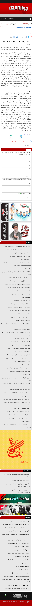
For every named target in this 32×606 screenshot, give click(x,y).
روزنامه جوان (26, 134)
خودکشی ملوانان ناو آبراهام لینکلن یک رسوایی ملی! (18, 355)
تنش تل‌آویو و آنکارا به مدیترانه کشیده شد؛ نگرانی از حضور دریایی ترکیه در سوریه (16, 334)
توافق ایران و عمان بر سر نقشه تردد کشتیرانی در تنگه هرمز (17, 250)
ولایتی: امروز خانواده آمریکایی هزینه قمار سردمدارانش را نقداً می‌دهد (17, 385)
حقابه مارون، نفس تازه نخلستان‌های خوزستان (20, 389)
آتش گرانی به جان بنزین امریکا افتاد (22, 300)
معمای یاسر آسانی (26, 421)
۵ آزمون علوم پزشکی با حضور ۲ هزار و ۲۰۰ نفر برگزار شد (17, 588)
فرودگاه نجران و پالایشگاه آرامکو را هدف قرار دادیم (19, 348)
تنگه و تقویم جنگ (26, 297)
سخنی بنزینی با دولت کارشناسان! (23, 320)
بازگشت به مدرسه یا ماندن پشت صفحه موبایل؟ (18, 553)
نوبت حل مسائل (26, 374)
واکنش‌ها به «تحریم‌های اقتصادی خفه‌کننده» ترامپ (19, 277)
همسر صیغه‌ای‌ (15, 141)
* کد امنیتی (28, 173)
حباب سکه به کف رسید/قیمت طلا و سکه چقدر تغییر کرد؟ (17, 246)
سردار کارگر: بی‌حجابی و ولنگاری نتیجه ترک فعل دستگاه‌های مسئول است (17, 404)
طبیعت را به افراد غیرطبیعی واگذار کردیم (20, 546)
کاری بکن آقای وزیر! (25, 259)
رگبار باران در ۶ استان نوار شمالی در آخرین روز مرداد (17, 531)
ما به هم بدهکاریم (25, 563)
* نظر (29, 183)
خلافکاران (20, 141)
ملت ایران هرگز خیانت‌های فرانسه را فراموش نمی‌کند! (18, 304)
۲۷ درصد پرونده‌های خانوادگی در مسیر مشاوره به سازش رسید (15, 540)
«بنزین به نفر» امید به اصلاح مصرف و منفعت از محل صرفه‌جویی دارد (16, 379)
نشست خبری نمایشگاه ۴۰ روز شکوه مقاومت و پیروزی (18, 358)
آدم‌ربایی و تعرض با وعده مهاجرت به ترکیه (20, 573)
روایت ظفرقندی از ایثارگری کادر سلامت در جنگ (18, 543)
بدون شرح (27, 268)
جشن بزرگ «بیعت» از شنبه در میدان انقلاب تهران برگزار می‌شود (15, 528)
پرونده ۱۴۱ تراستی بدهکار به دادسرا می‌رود (21, 294)
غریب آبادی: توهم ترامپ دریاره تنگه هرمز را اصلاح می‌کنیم (17, 393)
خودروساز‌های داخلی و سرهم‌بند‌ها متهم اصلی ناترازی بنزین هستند (16, 475)
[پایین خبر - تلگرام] (21, 138)
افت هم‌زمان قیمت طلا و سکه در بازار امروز (20, 317)
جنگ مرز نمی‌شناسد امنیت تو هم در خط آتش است (17, 560)
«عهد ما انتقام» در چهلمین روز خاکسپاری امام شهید (19, 307)
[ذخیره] (17, 37)
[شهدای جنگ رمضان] (16, 211)
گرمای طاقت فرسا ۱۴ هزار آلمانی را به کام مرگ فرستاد (18, 411)
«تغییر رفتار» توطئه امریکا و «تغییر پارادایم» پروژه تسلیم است (16, 399)
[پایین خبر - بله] (11, 136)
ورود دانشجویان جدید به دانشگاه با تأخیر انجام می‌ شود (17, 521)
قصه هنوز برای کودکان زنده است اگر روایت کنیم (19, 418)
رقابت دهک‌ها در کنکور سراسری (22, 556)
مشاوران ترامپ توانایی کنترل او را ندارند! (21, 314)
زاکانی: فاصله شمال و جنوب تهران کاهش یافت (20, 371)
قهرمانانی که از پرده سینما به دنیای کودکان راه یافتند (18, 415)
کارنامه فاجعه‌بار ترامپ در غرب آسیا (22, 351)
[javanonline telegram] (28, 37)
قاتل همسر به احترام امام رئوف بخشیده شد (20, 342)
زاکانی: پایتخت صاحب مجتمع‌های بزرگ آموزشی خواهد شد (16, 524)
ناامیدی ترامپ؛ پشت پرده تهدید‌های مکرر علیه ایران (18, 287)
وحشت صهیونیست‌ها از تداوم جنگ (22, 408)
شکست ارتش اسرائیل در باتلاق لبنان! (22, 329)
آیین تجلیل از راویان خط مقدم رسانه (22, 361)
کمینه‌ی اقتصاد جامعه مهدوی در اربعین (20, 480)
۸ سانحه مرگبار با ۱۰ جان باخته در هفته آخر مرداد (18, 585)
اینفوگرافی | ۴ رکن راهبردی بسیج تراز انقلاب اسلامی (18, 281)
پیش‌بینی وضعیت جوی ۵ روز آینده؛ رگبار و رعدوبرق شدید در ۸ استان (15, 535)
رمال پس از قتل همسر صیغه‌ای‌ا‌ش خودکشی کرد (16, 42)
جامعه (30, 34)
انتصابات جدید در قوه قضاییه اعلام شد (22, 253)
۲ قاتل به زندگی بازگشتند (23, 570)
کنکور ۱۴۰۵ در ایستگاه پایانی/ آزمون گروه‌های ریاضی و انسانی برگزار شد (15, 581)
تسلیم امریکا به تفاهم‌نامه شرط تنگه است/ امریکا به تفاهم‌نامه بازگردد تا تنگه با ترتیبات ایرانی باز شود (17, 264)
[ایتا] (11, 138)
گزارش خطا (27, 145)
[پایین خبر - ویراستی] (21, 136)
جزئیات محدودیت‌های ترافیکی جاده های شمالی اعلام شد (16, 576)
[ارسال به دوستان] (14, 37)
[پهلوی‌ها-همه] (15, 510)
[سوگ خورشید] (16, 231)
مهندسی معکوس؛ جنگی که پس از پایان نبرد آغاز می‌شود (17, 368)
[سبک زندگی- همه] (15, 449)
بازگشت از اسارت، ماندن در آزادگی (22, 291)
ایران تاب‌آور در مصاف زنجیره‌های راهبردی (21, 345)
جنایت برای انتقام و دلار (25, 396)
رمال (24, 141)
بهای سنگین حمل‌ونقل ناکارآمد (22, 566)
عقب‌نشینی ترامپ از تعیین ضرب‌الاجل (21, 338)
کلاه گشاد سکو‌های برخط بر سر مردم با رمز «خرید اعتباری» (17, 284)
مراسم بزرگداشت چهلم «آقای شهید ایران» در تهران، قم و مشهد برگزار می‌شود (17, 426)
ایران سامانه (4, 605)
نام (29, 158)
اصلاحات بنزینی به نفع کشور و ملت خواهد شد (20, 310)
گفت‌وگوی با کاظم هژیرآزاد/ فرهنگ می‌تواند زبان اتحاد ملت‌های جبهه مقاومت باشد (17, 491)
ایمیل (29, 165)
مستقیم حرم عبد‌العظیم (25, 365)
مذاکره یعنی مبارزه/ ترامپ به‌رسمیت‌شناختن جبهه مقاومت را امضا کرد (16, 325)
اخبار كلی (26, 34)
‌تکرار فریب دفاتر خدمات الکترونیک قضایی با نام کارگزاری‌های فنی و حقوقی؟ (16, 273)
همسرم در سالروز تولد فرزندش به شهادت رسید (20, 256)
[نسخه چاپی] (11, 37)
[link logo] (13, 7)
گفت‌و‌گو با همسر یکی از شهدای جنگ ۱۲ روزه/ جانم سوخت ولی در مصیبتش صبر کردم (16, 485)
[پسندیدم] (31, 37)
